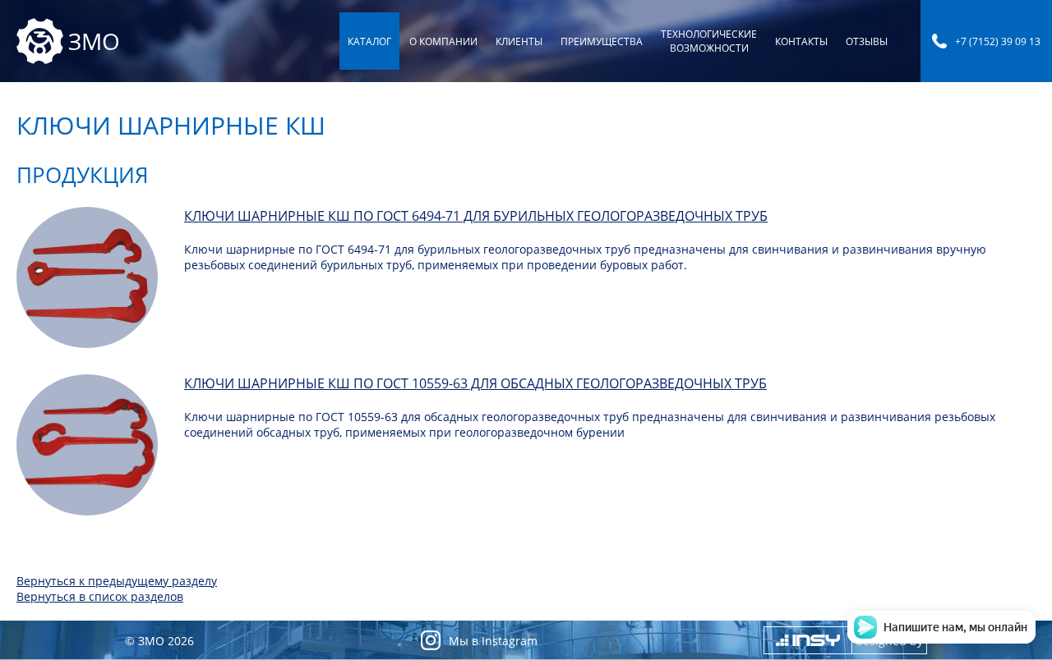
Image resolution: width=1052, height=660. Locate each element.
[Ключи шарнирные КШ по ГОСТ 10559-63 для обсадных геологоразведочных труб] (87, 445)
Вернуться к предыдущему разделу (116, 581)
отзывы (867, 41)
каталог (369, 41)
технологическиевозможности (709, 41)
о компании (443, 41)
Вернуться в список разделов (99, 596)
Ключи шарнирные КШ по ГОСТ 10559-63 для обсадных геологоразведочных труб (475, 383)
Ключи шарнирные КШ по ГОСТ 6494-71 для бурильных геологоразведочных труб (476, 216)
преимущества (602, 41)
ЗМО (94, 41)
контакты (801, 41)
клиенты (519, 41)
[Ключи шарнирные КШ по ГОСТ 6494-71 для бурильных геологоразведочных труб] (87, 277)
